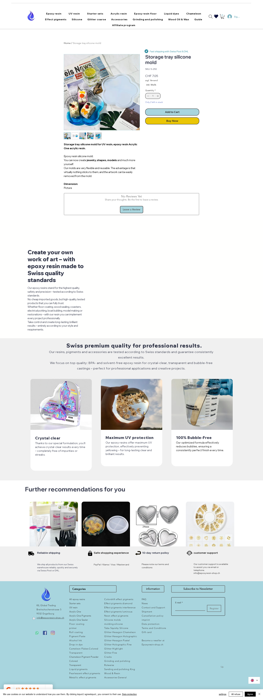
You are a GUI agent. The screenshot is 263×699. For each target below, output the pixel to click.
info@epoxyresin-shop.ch (207, 573)
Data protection (129, 694)
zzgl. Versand (151, 80)
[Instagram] (53, 633)
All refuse (235, 694)
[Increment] (158, 96)
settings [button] (222, 694)
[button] (54, 13)
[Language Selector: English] (254, 680)
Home (67, 43)
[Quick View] (54, 526)
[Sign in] (228, 16)
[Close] (259, 694)
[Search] (210, 17)
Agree (250, 694)
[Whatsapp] (37, 633)
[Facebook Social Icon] (45, 633)
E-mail (179, 602)
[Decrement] (148, 96)
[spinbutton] (153, 96)
